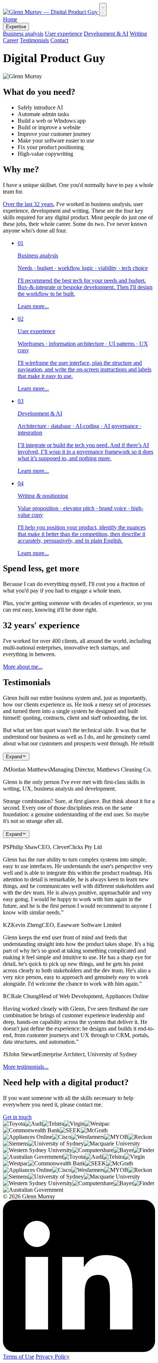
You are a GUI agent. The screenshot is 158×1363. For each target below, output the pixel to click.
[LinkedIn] (79, 1350)
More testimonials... (26, 1067)
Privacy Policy (52, 1356)
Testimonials (34, 40)
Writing (138, 33)
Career (10, 40)
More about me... (23, 666)
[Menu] (103, 9)
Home (10, 19)
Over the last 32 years (28, 204)
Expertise (16, 26)
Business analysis (23, 33)
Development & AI (106, 33)
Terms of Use (18, 1356)
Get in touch (17, 1117)
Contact (59, 40)
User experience (63, 33)
